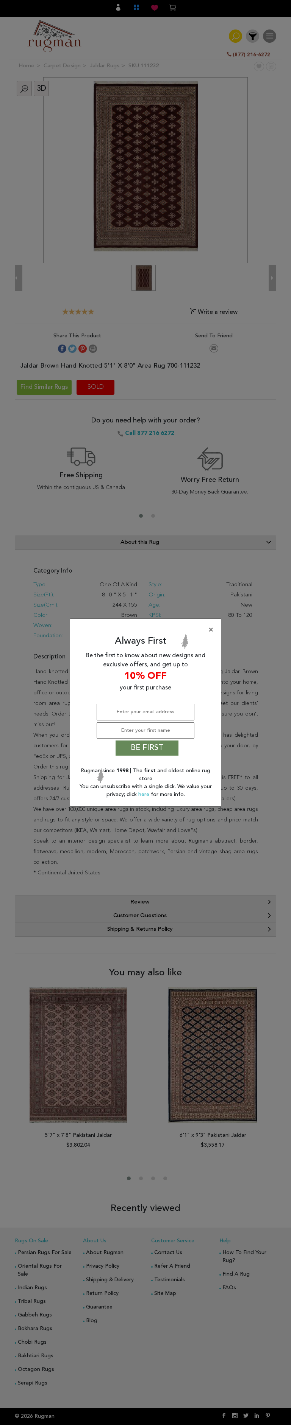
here (144, 794)
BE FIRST (147, 748)
